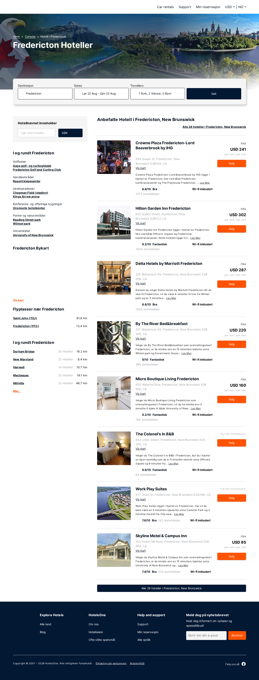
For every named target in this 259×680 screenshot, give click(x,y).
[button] (242, 7)
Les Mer (205, 182)
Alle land (45, 624)
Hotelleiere (96, 632)
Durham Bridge (23, 351)
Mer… (16, 391)
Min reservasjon (208, 7)
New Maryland (23, 359)
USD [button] (228, 7)
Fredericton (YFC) (26, 326)
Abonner (237, 635)
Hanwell (18, 367)
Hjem (16, 36)
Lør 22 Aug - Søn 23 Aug (99, 93)
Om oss (94, 624)
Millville (18, 383)
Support (185, 7)
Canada (30, 36)
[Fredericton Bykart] (50, 275)
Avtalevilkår (137, 663)
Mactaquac (21, 375)
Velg (232, 163)
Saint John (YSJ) (25, 318)
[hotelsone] (38, 7)
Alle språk (144, 639)
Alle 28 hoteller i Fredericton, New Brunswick (214, 126)
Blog (43, 632)
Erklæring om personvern (111, 663)
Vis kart (18, 300)
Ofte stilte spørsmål (102, 639)
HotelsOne (51, 663)
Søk (214, 93)
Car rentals (165, 7)
